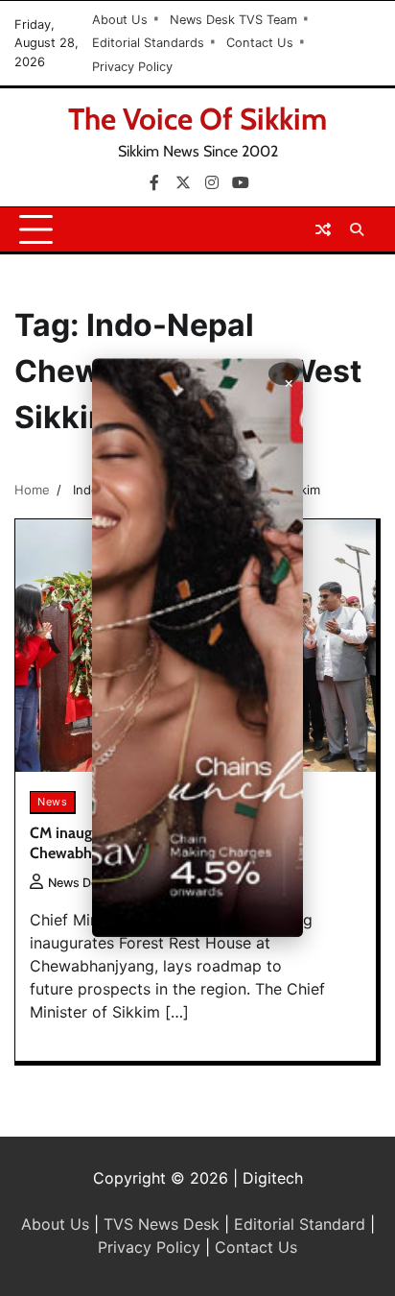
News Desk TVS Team (233, 19)
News (52, 801)
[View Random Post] (323, 229)
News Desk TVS (93, 883)
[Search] (356, 229)
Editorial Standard (299, 1224)
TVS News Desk (162, 1224)
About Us (120, 19)
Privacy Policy (132, 67)
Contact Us (259, 43)
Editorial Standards (148, 43)
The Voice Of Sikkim (197, 119)
